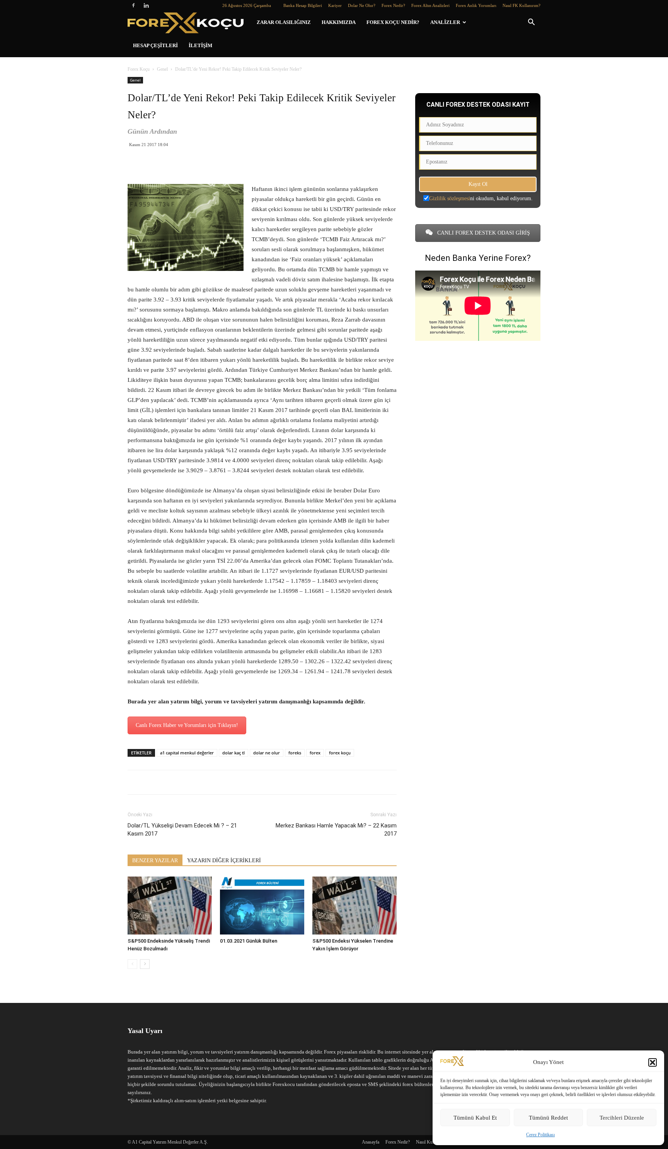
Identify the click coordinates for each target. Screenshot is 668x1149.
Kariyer (335, 5)
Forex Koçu (139, 69)
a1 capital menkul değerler (187, 753)
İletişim (200, 45)
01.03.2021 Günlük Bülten (248, 941)
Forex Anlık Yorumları (476, 5)
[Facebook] (133, 5)
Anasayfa (370, 1142)
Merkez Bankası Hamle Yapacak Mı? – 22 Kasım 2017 (336, 829)
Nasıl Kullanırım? (432, 1142)
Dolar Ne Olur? (361, 5)
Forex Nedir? (393, 5)
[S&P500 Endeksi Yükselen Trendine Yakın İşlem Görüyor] (354, 906)
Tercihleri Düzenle (622, 1118)
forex (315, 753)
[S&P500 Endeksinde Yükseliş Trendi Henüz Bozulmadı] (170, 906)
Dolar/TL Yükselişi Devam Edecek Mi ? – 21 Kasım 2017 (182, 829)
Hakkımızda (339, 22)
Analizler (445, 22)
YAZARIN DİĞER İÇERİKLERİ (224, 860)
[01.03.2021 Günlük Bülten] (262, 906)
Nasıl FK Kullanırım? (521, 5)
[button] (652, 1062)
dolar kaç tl (233, 753)
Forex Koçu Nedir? (392, 22)
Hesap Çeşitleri (155, 45)
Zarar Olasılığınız (284, 22)
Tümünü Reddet (548, 1118)
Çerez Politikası (540, 1134)
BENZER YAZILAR (155, 860)
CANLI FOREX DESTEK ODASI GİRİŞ (483, 233)
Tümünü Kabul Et (475, 1118)
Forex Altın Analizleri (430, 5)
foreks (294, 753)
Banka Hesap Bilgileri (302, 5)
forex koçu (340, 753)
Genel (162, 69)
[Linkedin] (146, 5)
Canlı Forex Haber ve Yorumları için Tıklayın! (187, 725)
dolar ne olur (266, 753)
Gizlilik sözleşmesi (449, 198)
